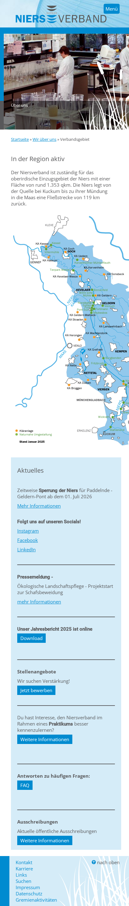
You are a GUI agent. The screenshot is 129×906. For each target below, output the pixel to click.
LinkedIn (26, 549)
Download (31, 638)
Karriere (24, 868)
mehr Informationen (39, 601)
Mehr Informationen (39, 506)
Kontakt (24, 862)
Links (21, 875)
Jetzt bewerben (36, 690)
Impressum (28, 887)
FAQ (24, 785)
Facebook (27, 540)
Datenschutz (29, 893)
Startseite (20, 139)
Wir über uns (44, 139)
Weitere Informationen (44, 739)
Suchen (23, 881)
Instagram (28, 531)
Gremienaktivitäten (36, 900)
